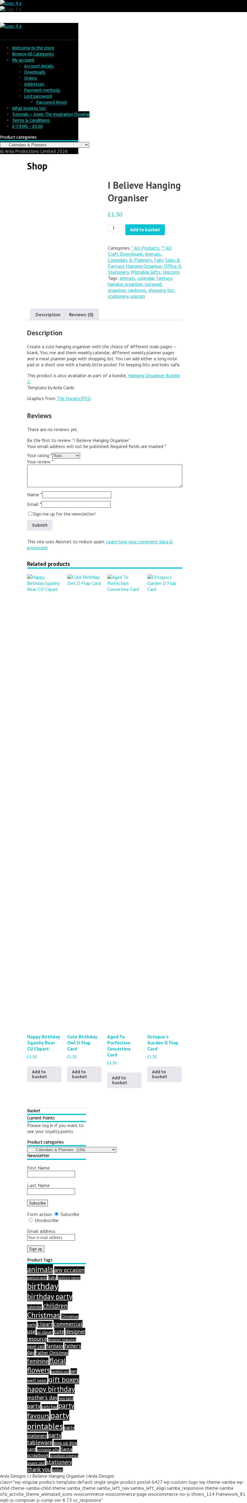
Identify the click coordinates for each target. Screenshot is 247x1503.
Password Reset (51, 102)
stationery (118, 296)
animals (127, 278)
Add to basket (145, 230)
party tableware (44, 1439)
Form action (39, 1214)
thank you (39, 1469)
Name (34, 494)
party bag (49, 1406)
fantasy (164, 278)
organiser (117, 290)
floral (58, 1360)
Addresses (34, 84)
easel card (36, 1346)
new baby (66, 1398)
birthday (42, 1286)
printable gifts (48, 1449)
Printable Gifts (146, 272)
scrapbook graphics (64, 1456)
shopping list (161, 290)
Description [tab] (48, 314)
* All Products (145, 248)
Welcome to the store (33, 48)
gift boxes (63, 1379)
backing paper (69, 1277)
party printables (48, 1421)
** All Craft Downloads (139, 251)
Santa (66, 1449)
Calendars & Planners (130, 260)
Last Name (38, 1185)
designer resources (62, 1339)
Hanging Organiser (144, 266)
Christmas (43, 1315)
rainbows (137, 290)
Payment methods (42, 90)
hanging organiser (125, 284)
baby (52, 1277)
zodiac (57, 1469)
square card (36, 1462)
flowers (38, 1370)
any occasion (69, 1270)
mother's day (42, 1397)
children (55, 1305)
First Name (38, 1168)
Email (34, 504)
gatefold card (60, 1371)
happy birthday (51, 1389)
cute (59, 1331)
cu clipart (45, 1332)
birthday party (49, 1296)
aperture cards (37, 1278)
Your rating (39, 455)
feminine (37, 1361)
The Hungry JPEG (74, 398)
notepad (153, 284)
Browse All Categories (33, 54)
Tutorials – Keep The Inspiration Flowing (50, 114)
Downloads (34, 72)
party (33, 1406)
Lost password (38, 96)
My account (23, 60)
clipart (45, 1324)
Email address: (41, 1231)
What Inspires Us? (29, 108)
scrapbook (38, 1455)
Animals (153, 254)
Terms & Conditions (31, 120)
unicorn (137, 296)
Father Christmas (52, 1353)
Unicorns (171, 272)
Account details (39, 66)
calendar (145, 278)
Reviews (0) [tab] (81, 314)
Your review (40, 462)
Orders (30, 78)
